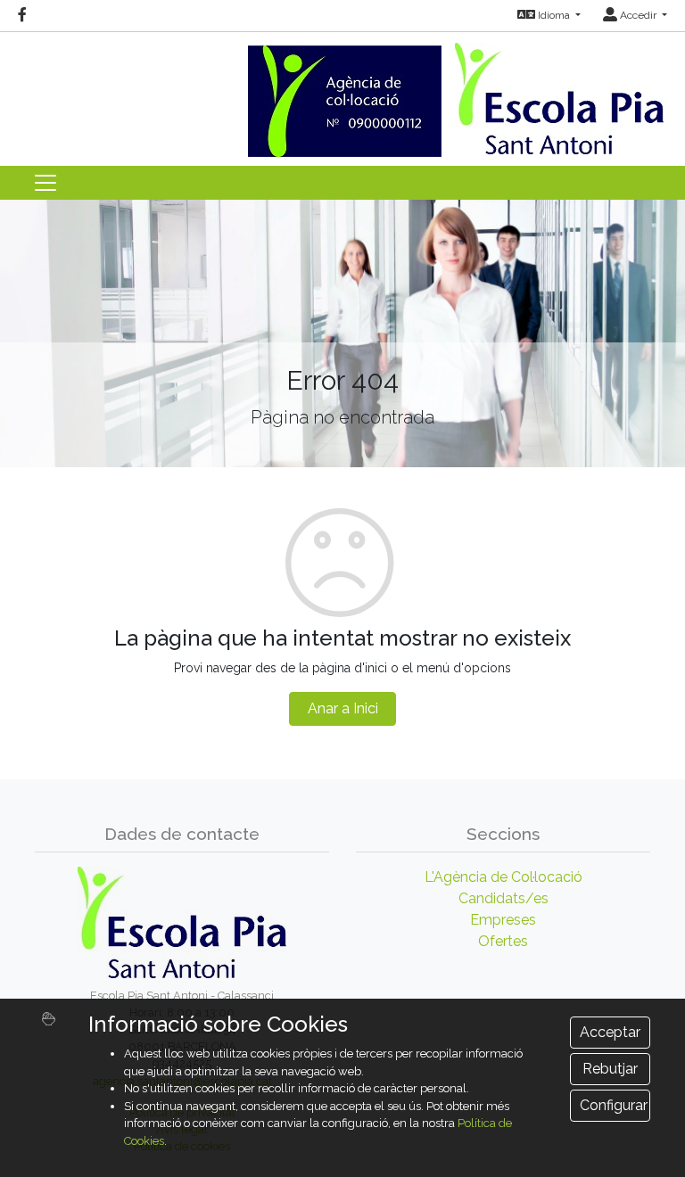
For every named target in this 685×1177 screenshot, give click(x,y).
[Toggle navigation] (45, 183)
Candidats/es (503, 898)
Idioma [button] (554, 15)
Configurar (614, 1105)
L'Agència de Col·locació (503, 876)
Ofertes (503, 941)
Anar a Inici (343, 708)
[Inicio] (342, 93)
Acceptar (610, 1032)
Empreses (503, 919)
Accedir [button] (638, 15)
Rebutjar (610, 1068)
